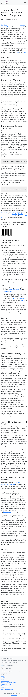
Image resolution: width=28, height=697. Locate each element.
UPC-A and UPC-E (15, 212)
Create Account (5, 681)
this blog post (7, 512)
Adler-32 (21, 298)
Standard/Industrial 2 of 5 (8, 216)
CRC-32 (14, 298)
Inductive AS (14, 695)
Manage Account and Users (8, 682)
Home (2, 676)
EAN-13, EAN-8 (5, 212)
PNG (25, 52)
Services (3, 677)
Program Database (6, 684)
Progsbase (4, 25)
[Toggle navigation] (25, 2)
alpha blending (7, 291)
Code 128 (14, 214)
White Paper (4, 687)
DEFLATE (23, 300)
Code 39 (20, 214)
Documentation (5, 686)
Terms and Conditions (7, 689)
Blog (2, 679)
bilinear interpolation (15, 290)
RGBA (17, 52)
